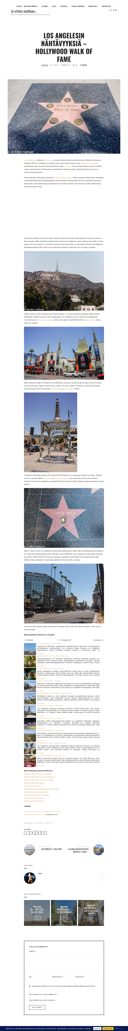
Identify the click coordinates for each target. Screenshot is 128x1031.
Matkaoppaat (106, 6)
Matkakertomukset (31, 6)
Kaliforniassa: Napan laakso (34, 798)
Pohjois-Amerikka (78, 6)
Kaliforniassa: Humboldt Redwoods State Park (41, 789)
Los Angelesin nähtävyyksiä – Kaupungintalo (50, 706)
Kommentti (32, 951)
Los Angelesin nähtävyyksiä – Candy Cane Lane (50, 668)
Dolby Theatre (90, 320)
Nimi (30, 977)
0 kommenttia (65, 65)
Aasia (54, 6)
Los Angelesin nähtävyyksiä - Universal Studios (84, 849)
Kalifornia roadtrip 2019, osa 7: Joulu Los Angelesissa (53, 656)
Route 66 (48, 823)
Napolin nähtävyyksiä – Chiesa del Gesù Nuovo (91, 909)
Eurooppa (63, 6)
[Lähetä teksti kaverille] (44, 833)
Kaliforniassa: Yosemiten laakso (36, 792)
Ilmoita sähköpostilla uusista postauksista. (42, 1000)
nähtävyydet (39, 823)
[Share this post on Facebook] (26, 833)
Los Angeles (44, 65)
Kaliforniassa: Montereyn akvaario (37, 795)
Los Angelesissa (30, 160)
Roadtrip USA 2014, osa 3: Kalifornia (38, 774)
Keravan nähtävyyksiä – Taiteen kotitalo (64, 909)
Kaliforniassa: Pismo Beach (34, 783)
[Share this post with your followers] (32, 833)
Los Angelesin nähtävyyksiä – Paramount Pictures (51, 743)
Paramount (68, 166)
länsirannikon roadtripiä (89, 163)
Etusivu (19, 6)
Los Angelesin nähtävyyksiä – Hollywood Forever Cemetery (54, 693)
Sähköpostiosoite (58, 977)
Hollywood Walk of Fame (63, 178)
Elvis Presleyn (69, 389)
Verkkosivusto (79, 977)
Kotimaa (45, 6)
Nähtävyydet (93, 6)
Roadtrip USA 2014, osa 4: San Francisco (39, 777)
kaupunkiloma (29, 823)
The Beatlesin (56, 389)
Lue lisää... (41, 654)
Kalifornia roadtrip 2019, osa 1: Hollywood (49, 643)
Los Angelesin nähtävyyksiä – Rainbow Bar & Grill (51, 755)
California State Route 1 (33, 786)
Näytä (37, 918)
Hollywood (48, 160)
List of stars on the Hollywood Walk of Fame (43, 811)
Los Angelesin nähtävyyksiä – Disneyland (48, 681)
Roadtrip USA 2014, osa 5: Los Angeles (39, 780)
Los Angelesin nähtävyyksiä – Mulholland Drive (51, 730)
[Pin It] (38, 833)
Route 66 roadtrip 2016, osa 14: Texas (37, 909)
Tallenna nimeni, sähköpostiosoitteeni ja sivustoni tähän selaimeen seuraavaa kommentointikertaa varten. (64, 986)
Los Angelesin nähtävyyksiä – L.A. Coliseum (49, 718)
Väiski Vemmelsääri (61, 478)
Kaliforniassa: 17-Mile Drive (34, 801)
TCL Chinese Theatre (45, 320)
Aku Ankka (48, 478)
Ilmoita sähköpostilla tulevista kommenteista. (43, 994)
